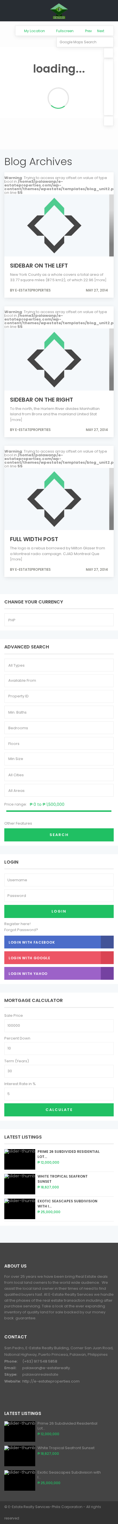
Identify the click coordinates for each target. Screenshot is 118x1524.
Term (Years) (16, 1061)
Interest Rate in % (20, 1084)
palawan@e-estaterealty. (46, 1368)
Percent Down (17, 1038)
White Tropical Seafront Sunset (66, 1448)
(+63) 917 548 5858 (39, 1361)
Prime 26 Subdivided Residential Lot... (67, 1426)
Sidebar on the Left (39, 266)
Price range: (15, 804)
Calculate (59, 1109)
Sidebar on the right (41, 400)
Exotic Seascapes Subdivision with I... (69, 1475)
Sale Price (13, 1015)
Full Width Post (34, 539)
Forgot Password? (21, 930)
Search (59, 834)
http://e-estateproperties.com (51, 1381)
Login (59, 911)
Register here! (17, 924)
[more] (100, 280)
